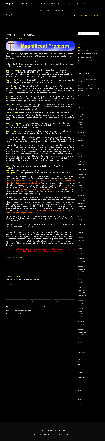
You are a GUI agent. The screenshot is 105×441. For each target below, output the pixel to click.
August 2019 (81, 334)
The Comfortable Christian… (85, 57)
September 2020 (82, 300)
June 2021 (80, 277)
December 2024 (81, 166)
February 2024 (81, 193)
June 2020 (80, 308)
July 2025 (80, 148)
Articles (80, 15)
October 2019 (81, 329)
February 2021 (81, 287)
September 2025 (82, 143)
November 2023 (82, 201)
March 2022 (80, 253)
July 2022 (80, 243)
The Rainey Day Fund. (83, 50)
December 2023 (81, 198)
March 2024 (80, 190)
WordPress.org (81, 404)
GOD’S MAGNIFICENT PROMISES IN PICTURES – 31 (67, 3)
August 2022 (81, 240)
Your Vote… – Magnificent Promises (86, 79)
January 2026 (81, 132)
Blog (75, 15)
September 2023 (82, 206)
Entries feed (81, 399)
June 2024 (80, 182)
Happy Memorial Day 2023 (90, 86)
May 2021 (80, 279)
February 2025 (81, 161)
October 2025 (81, 140)
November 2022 (82, 232)
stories (79, 375)
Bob (23, 38)
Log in (79, 397)
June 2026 (80, 119)
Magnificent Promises (19, 3)
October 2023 (81, 203)
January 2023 (81, 227)
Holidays (21, 257)
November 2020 (82, 295)
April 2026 (80, 124)
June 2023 (80, 214)
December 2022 (81, 229)
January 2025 (81, 164)
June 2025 (80, 151)
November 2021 (82, 264)
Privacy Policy (57, 435)
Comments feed (82, 402)
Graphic (80, 364)
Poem (79, 369)
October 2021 (81, 266)
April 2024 (80, 187)
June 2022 (80, 245)
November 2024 (82, 169)
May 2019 (80, 342)
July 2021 (80, 274)
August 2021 (81, 271)
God (17, 257)
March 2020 (80, 316)
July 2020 (80, 306)
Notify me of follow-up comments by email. (19, 310)
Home (40, 3)
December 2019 (81, 324)
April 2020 (80, 313)
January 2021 (81, 290)
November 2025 (82, 138)
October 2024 (81, 172)
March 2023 (80, 222)
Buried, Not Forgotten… (83, 63)
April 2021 (80, 282)
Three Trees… (89, 93)
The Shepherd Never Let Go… (85, 60)
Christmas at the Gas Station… (16, 266)
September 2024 (82, 174)
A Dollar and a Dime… (67, 266)
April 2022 (80, 250)
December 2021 (81, 261)
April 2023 (80, 219)
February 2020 (81, 319)
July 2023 (80, 211)
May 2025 (80, 153)
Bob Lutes (80, 95)
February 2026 (81, 130)
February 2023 (81, 224)
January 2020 (81, 321)
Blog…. (46, 3)
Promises (80, 372)
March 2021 (80, 285)
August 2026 (81, 114)
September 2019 (82, 332)
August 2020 (81, 303)
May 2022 (80, 248)
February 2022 (81, 256)
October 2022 (81, 235)
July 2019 (80, 337)
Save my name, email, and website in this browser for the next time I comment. (29, 306)
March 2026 (80, 127)
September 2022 (82, 237)
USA (79, 380)
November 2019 (82, 327)
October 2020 (81, 298)
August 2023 (81, 208)
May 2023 (80, 216)
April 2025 (80, 156)
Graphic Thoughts (45, 10)
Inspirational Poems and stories (66, 10)
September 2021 (82, 269)
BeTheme (68, 435)
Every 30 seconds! (82, 81)
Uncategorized (81, 377)
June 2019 (80, 340)
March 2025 (80, 159)
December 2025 (81, 135)
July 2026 (80, 117)
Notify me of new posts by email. (16, 313)
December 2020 (81, 293)
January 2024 (81, 195)
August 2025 (81, 145)
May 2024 (80, 185)
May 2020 (80, 311)
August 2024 (81, 177)
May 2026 (80, 122)
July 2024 (80, 180)
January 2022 (81, 258)
